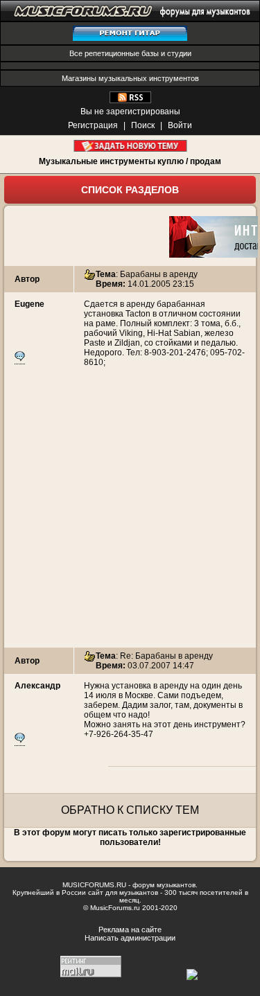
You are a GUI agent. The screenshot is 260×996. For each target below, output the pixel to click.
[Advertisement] (130, 518)
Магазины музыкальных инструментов (130, 78)
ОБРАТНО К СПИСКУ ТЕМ (130, 810)
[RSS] (130, 100)
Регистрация (93, 125)
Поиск (143, 125)
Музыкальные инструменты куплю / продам (130, 161)
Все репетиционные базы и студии (130, 53)
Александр (37, 686)
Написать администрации (130, 938)
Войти (180, 125)
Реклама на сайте (130, 929)
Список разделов (130, 189)
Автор (27, 279)
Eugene (29, 304)
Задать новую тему (130, 146)
